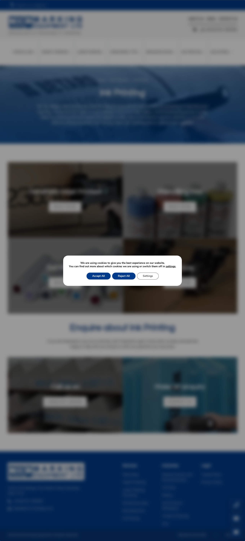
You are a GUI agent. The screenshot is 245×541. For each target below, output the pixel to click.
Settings (148, 276)
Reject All (124, 276)
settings (171, 266)
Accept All (98, 276)
